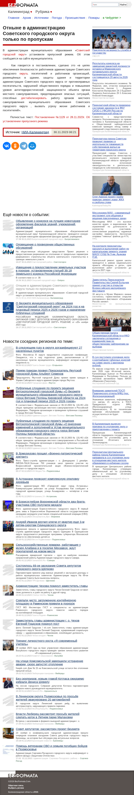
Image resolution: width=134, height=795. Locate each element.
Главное (13, 17)
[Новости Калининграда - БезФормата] (19, 4)
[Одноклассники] (15, 146)
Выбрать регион (16, 788)
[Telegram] (24, 146)
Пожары (94, 17)
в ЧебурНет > (112, 17)
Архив (27, 17)
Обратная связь (16, 785)
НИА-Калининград (35, 132)
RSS (36, 792)
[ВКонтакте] (7, 146)
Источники (41, 17)
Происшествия (75, 17)
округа (23, 73)
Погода (57, 17)
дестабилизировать (34, 98)
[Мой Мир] (32, 146)
